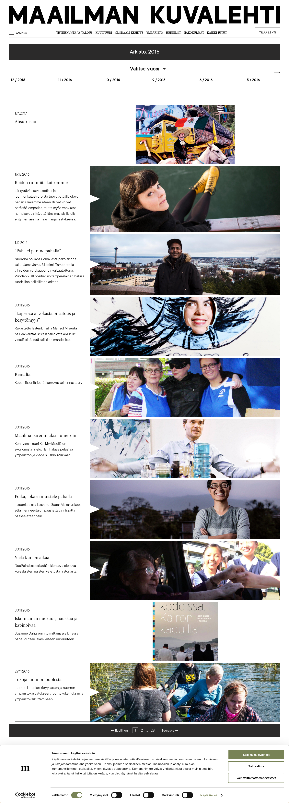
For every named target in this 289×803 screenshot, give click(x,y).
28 (153, 730)
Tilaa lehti (267, 32)
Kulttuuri (104, 33)
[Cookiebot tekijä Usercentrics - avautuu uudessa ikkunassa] (25, 795)
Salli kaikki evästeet (256, 754)
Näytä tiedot (208, 795)
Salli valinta (256, 766)
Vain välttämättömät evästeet (256, 778)
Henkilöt (173, 33)
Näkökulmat (194, 33)
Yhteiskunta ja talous (74, 33)
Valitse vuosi (144, 68)
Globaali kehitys (129, 33)
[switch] (116, 795)
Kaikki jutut (217, 33)
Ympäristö (154, 33)
